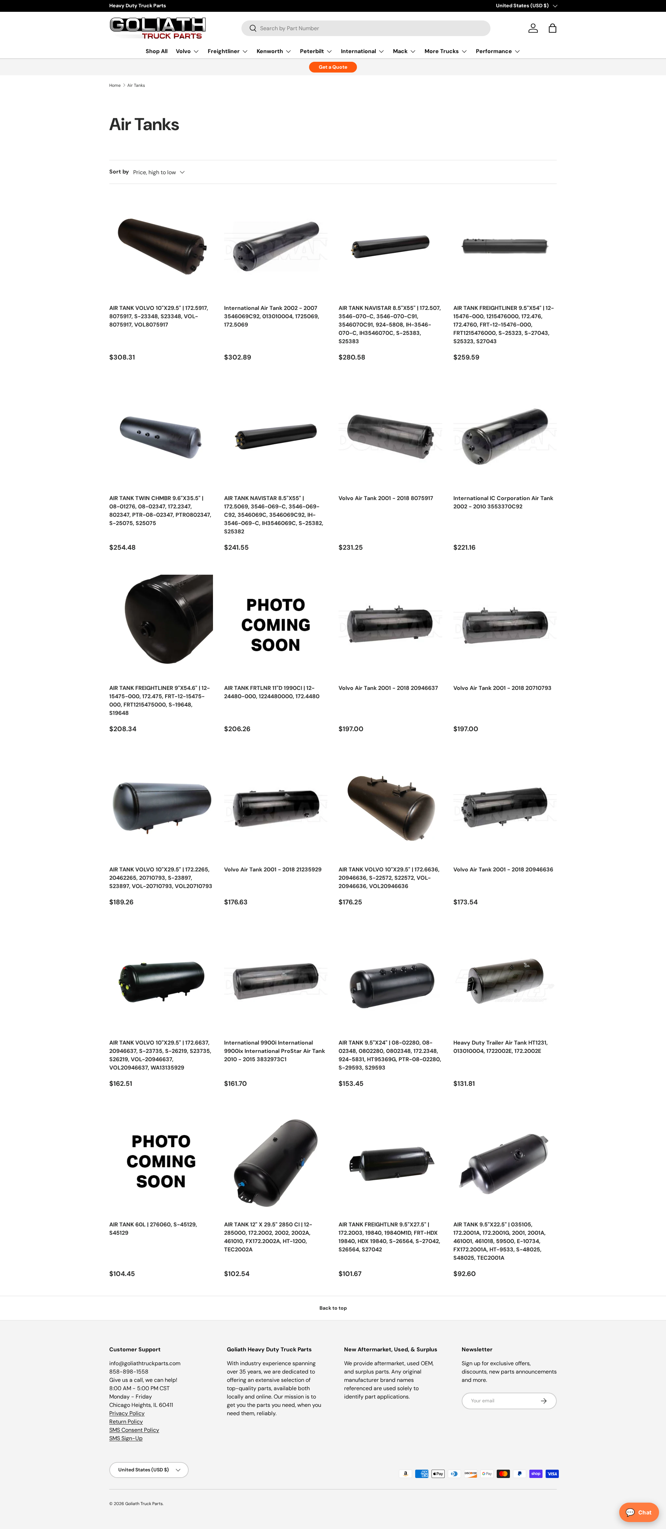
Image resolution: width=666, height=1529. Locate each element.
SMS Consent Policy (134, 1430)
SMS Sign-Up (126, 1438)
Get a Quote (333, 67)
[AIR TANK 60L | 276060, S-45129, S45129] (161, 1163)
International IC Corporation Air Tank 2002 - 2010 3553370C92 (503, 502)
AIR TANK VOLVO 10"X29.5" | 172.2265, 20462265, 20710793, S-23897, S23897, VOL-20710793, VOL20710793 (160, 878)
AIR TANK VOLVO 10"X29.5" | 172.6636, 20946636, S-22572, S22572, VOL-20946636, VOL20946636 (389, 878)
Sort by (119, 171)
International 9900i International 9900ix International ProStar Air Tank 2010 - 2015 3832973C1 (274, 1051)
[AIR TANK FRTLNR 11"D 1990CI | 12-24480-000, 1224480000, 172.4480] (276, 626)
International (358, 51)
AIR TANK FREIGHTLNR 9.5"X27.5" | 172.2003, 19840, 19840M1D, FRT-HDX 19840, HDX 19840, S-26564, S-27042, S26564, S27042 (389, 1237)
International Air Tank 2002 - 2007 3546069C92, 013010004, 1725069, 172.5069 (271, 316)
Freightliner (224, 51)
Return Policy (126, 1421)
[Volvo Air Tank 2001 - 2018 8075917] (390, 437)
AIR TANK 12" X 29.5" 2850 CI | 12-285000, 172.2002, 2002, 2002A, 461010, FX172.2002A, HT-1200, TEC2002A (268, 1237)
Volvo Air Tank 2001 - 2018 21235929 (273, 869)
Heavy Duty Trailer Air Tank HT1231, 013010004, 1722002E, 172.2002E (500, 1047)
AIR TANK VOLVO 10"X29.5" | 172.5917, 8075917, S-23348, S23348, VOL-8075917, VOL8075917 (158, 316)
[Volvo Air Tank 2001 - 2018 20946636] (505, 808)
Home (115, 85)
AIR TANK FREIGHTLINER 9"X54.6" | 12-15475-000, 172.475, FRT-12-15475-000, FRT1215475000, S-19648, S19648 (159, 700)
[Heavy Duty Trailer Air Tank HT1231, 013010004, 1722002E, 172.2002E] (505, 981)
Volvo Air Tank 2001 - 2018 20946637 (388, 688)
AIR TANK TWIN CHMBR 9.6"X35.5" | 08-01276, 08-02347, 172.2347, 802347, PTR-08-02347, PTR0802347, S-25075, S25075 (160, 511)
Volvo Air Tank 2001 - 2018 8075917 (386, 498)
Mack (400, 51)
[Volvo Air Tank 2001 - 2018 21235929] (276, 808)
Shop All (157, 51)
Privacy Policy (127, 1413)
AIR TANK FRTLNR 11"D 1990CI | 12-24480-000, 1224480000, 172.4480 (271, 692)
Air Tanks (136, 85)
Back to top (333, 1308)
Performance (494, 51)
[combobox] (366, 28)
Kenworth (270, 51)
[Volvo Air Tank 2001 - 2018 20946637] (390, 626)
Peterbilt (312, 51)
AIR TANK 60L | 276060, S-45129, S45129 (153, 1228)
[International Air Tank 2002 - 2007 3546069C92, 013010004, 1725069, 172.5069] (276, 247)
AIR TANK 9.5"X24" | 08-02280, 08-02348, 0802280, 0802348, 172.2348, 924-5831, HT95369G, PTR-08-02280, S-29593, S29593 (390, 1055)
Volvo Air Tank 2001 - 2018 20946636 (503, 869)
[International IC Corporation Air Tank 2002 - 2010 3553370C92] (505, 437)
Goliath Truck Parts (144, 1503)
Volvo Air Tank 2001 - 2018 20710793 (502, 688)
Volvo (183, 51)
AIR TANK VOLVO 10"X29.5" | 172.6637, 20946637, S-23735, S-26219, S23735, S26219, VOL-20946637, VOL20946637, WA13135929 (160, 1055)
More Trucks (442, 51)
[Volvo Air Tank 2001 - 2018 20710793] (505, 626)
